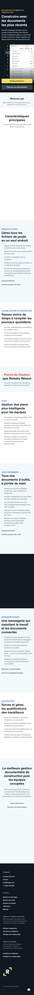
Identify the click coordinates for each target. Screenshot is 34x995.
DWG (25, 417)
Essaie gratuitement (17, 81)
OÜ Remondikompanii (19, 596)
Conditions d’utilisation (10, 931)
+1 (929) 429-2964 (8, 886)
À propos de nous (9, 876)
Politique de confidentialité (11, 934)
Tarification (6, 906)
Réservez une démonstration (17, 87)
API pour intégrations (10, 928)
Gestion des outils (9, 900)
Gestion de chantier (9, 903)
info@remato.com (8, 882)
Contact (5, 879)
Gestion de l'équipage (10, 897)
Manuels (5, 909)
